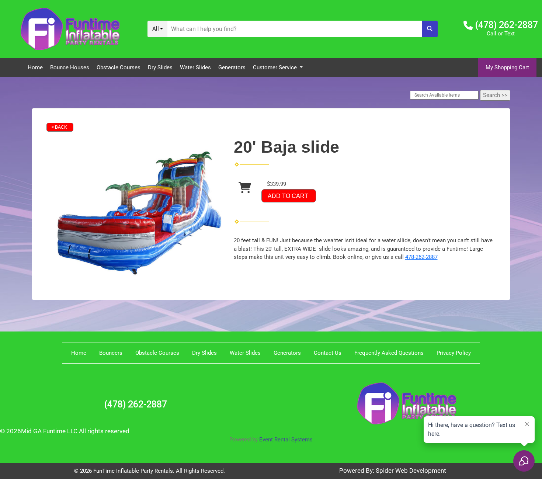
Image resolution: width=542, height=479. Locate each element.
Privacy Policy (454, 353)
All (155, 28)
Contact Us (327, 353)
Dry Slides (160, 67)
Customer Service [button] (275, 67)
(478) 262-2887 (506, 25)
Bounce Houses (69, 67)
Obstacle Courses (118, 67)
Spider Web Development (411, 470)
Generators (232, 67)
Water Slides (195, 67)
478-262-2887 (421, 257)
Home (35, 67)
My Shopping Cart (507, 67)
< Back (59, 127)
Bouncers (110, 353)
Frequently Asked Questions (389, 353)
